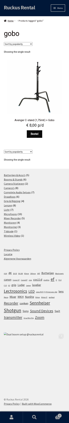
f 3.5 (5, 285)
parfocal (52, 297)
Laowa (28, 285)
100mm (33, 273)
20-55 (15, 273)
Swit (57, 311)
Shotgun (12, 310)
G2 (9, 285)
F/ (56, 280)
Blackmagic (59, 273)
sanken (24, 303)
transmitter (13, 317)
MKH (21, 297)
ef (52, 279)
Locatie (8, 254)
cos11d (37, 279)
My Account (11, 417)
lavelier (36, 285)
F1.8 (59, 280)
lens (61, 291)
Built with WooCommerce (37, 403)
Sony (26, 311)
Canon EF (16, 280)
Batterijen (47, 273)
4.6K (5, 273)
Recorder (11, 303)
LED (31, 291)
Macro (6, 297)
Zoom (39, 317)
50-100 (20, 273)
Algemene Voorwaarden (17, 258)
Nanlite (29, 297)
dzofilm (46, 280)
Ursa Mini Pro (29, 318)
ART (38, 273)
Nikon (37, 297)
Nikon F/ (44, 297)
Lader (21, 285)
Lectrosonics (15, 291)
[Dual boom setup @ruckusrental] (34, 363)
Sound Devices (41, 310)
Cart (53, 414)
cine (30, 280)
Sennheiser (40, 303)
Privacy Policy (12, 250)
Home (11, 20)
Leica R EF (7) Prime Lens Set (46, 292)
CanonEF (24, 280)
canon (7, 279)
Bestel (34, 134)
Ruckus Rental (19, 7)
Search (34, 417)
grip (13, 285)
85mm (26, 273)
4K (10, 273)
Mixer (13, 297)
